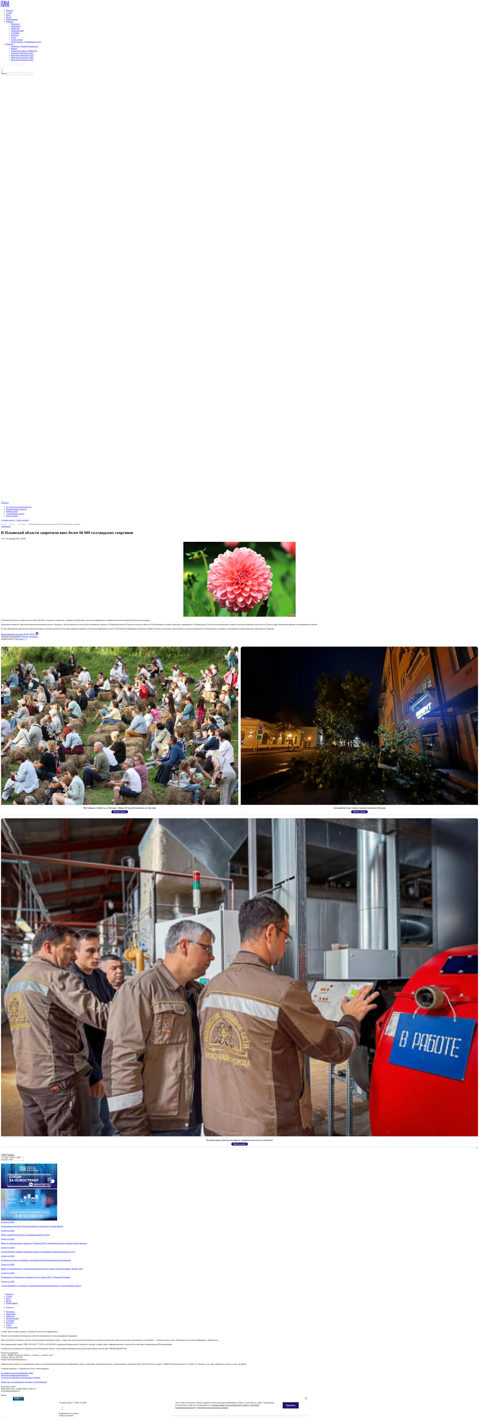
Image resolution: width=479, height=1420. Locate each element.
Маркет (14, 49)
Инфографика (12, 19)
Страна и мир (17, 40)
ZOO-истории (12, 516)
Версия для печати (30, 637)
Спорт (13, 37)
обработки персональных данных (212, 1408)
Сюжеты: (5, 503)
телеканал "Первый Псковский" (24, 46)
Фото (8, 15)
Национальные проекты (16, 509)
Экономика (16, 26)
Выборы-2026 (12, 511)
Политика (15, 24)
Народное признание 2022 (22, 60)
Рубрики (9, 22)
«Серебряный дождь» (15, 514)
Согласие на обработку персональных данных (20, 1377)
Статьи (9, 13)
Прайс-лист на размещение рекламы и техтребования (24, 1382)
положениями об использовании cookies (230, 1405)
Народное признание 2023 (22, 58)
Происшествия (17, 31)
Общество (15, 28)
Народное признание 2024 (22, 55)
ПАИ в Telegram (8, 1155)
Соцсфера (15, 33)
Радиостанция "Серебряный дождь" (26, 42)
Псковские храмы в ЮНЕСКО (24, 51)
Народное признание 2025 (22, 53)
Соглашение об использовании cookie (17, 1373)
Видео (8, 17)
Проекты (10, 44)
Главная (3, 524)
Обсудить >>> (21, 639)
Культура (15, 35)
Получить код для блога (11, 637)
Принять (291, 1405)
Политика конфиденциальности (14, 1375)
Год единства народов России (18, 507)
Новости (9, 10)
